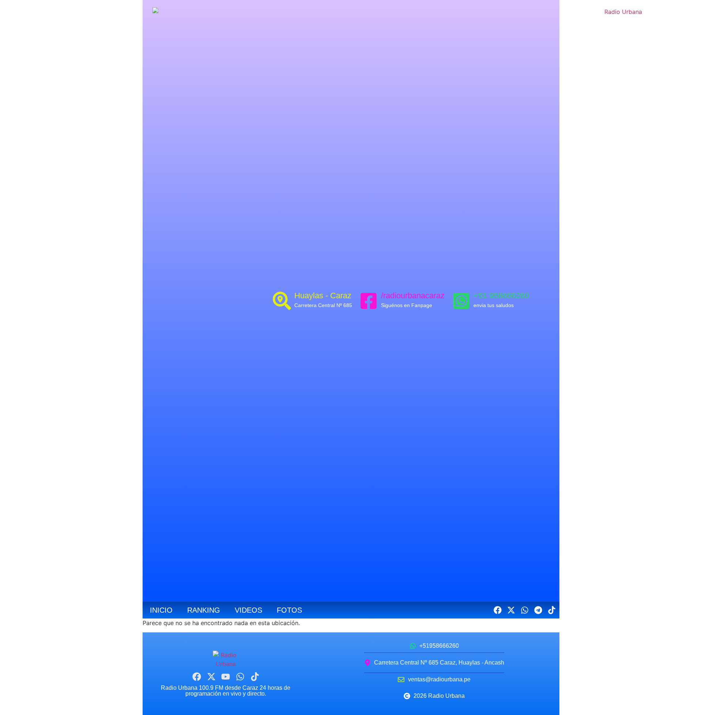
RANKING (203, 610)
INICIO (161, 610)
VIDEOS (248, 610)
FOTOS (289, 610)
